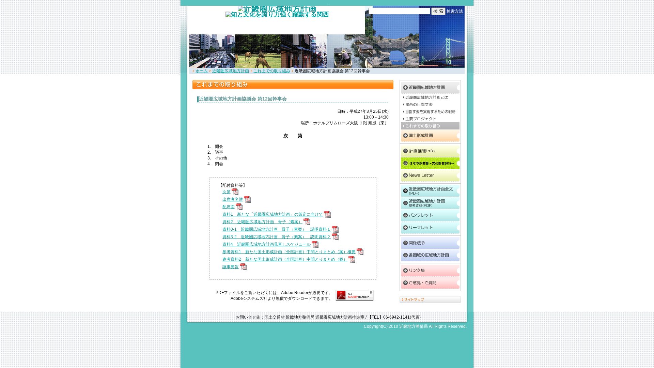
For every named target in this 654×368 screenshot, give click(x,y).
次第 (226, 191)
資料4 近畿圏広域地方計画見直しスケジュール (266, 244)
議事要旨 (230, 266)
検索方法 (455, 11)
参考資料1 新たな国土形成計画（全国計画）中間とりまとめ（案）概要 (289, 251)
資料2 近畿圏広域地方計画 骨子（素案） (262, 221)
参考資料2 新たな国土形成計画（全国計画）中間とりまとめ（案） (284, 259)
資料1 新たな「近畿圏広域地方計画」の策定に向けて (272, 214)
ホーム (202, 70)
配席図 (228, 206)
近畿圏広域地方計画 (230, 70)
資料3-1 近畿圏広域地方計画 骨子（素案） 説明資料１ (276, 229)
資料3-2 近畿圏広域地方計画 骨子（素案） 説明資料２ (276, 236)
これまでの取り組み (271, 70)
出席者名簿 (232, 199)
